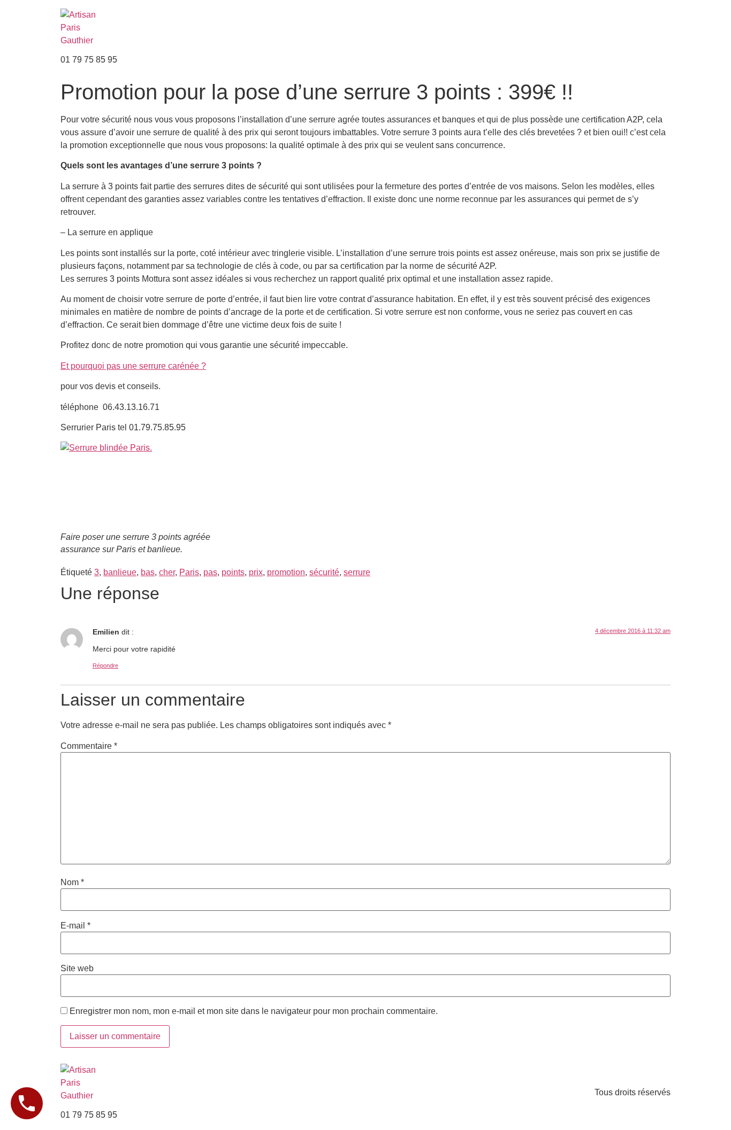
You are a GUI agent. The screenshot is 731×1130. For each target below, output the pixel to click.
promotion (286, 572)
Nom (72, 882)
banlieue (119, 572)
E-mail (75, 926)
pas (210, 572)
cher (167, 572)
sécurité (324, 572)
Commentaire (88, 746)
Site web (77, 968)
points (233, 572)
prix (256, 572)
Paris (189, 572)
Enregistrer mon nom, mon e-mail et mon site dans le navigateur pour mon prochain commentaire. (254, 1011)
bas (148, 572)
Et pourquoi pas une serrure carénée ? (133, 365)
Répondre (105, 665)
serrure (357, 572)
